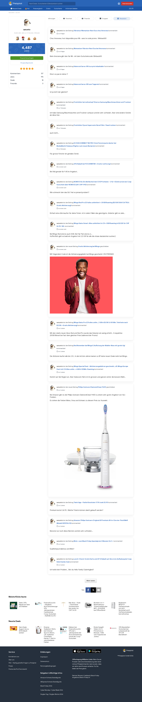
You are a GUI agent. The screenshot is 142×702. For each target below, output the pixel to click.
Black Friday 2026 (46, 686)
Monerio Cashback (84, 675)
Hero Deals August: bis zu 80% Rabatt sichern (24, 630)
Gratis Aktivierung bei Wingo (89, 246)
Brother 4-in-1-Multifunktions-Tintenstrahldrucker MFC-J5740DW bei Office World (100, 606)
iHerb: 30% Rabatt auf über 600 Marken (24, 604)
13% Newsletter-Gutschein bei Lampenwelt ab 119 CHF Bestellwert (124, 631)
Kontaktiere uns (14, 657)
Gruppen (105, 18)
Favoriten (69, 18)
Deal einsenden (127, 3)
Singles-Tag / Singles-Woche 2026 (51, 694)
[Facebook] (88, 590)
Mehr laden (91, 581)
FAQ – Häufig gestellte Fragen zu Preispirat (22, 663)
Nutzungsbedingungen (48, 666)
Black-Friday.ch (85, 677)
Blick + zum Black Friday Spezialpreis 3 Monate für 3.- (93, 541)
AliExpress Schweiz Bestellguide (50, 682)
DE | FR (131, 8)
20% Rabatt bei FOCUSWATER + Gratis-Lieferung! (92, 164)
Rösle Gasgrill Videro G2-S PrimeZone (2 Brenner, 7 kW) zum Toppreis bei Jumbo (100, 631)
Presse (11, 666)
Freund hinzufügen (27, 58)
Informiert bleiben (71, 8)
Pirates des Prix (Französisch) (18, 669)
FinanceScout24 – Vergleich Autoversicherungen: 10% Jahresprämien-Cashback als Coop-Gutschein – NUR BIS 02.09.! (51, 609)
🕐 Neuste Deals (15, 8)
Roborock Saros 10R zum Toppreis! (86, 84)
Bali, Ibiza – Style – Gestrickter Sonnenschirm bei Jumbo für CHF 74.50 (74, 606)
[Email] (98, 590)
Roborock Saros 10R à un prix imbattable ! (89, 66)
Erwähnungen (50, 18)
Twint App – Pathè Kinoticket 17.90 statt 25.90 (91, 502)
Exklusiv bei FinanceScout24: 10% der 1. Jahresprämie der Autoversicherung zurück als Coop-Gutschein (75, 632)
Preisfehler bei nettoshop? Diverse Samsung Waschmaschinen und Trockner (102, 102)
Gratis (48, 8)
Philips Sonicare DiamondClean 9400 (92, 387)
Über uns (11, 660)
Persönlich (123, 19)
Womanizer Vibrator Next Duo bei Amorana (90, 48)
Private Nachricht (27, 63)
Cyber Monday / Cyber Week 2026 (51, 690)
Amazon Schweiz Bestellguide (50, 678)
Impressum (44, 657)
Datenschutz (44, 661)
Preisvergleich (37, 8)
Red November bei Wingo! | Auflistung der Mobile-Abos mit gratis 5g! (99, 345)
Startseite (11, 12)
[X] (93, 590)
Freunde (87, 18)
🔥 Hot (27, 8)
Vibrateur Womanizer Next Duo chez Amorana (91, 31)
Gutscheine (58, 8)
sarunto (60, 31)
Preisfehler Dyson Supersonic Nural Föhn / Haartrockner (95, 125)
